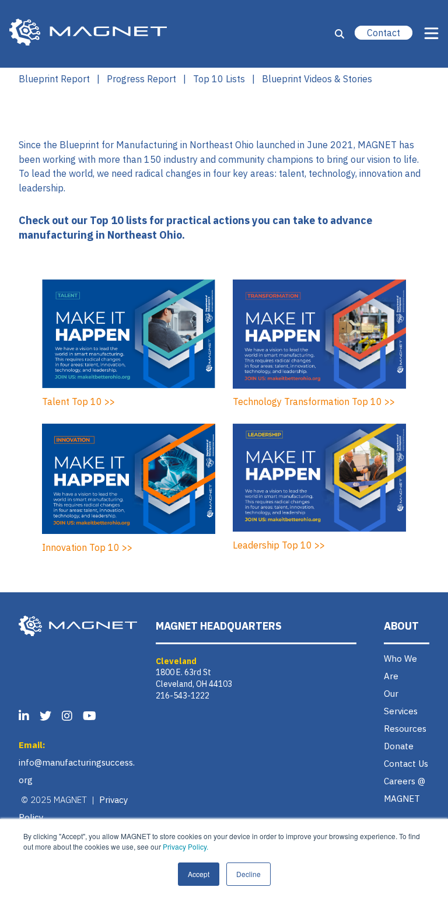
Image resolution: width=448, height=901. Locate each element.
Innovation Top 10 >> (87, 547)
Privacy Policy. (185, 846)
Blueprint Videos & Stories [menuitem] (317, 79)
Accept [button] (198, 874)
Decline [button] (248, 874)
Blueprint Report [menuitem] (54, 79)
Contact (383, 33)
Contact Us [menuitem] (406, 763)
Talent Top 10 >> (78, 401)
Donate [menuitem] (399, 746)
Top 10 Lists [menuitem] (219, 79)
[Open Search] (339, 34)
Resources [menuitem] (405, 728)
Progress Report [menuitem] (141, 79)
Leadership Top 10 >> (279, 545)
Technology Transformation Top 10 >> (314, 401)
